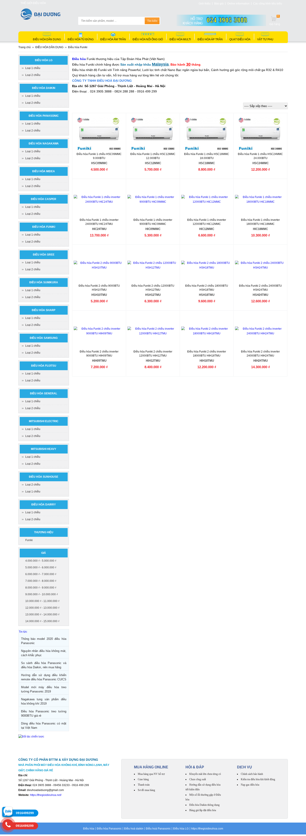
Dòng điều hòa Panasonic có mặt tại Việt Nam (43, 725)
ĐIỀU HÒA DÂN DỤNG (47, 39)
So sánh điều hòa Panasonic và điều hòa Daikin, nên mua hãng (43, 665)
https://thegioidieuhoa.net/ (45, 795)
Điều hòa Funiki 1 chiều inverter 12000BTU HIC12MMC (206, 224)
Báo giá (219, 3)
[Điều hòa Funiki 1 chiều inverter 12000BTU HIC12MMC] (206, 199)
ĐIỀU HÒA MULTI (180, 39)
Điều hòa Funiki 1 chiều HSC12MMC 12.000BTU (152, 159)
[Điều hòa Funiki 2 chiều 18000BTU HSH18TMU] (206, 265)
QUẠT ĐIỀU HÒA (239, 39)
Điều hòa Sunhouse (43, 476)
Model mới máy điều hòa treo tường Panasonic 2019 (43, 689)
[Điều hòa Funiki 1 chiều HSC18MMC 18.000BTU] (207, 133)
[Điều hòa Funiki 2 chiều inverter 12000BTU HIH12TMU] (153, 331)
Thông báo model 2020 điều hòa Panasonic (43, 641)
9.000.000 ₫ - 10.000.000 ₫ (41, 594)
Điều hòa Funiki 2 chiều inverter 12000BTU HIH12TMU (153, 356)
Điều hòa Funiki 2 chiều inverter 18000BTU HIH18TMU (206, 356)
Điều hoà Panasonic (158, 828)
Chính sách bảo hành (252, 774)
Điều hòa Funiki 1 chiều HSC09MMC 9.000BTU (99, 159)
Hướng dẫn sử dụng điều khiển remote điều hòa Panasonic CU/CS (43, 677)
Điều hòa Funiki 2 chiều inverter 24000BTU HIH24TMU (260, 356)
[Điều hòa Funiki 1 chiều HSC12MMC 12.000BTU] (153, 133)
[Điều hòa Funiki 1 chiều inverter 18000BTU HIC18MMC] (260, 199)
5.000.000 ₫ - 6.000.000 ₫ (40, 567)
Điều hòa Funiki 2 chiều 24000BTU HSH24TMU (260, 290)
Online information (238, 3)
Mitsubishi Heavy (43, 449)
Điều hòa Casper (43, 199)
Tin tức (23, 631)
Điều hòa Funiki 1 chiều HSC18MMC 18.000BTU (206, 159)
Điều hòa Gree (43, 254)
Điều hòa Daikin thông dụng (204, 804)
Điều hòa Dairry (43, 504)
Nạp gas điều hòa (250, 784)
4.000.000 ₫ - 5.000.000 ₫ (40, 560)
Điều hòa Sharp (43, 310)
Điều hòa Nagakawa (44, 143)
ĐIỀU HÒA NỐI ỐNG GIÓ (148, 39)
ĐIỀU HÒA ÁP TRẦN (210, 39)
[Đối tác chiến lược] (31, 736)
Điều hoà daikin (133, 828)
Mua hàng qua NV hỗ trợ (151, 774)
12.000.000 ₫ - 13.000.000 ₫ (42, 607)
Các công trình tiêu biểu (267, 3)
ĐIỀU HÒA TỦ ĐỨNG (81, 39)
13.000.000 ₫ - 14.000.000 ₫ (42, 614)
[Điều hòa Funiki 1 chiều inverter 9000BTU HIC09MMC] (153, 199)
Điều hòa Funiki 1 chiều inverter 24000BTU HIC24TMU (99, 224)
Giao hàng (143, 779)
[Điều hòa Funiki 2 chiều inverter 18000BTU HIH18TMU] (206, 331)
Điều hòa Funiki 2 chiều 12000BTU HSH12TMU (152, 290)
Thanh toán (144, 784)
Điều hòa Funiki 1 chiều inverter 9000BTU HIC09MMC (153, 224)
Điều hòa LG (43, 60)
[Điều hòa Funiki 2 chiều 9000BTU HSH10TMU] (99, 265)
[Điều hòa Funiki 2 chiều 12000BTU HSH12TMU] (153, 265)
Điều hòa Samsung (44, 338)
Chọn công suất (197, 779)
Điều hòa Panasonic (44, 115)
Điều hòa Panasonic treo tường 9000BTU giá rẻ (43, 713)
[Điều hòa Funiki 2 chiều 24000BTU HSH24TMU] (260, 265)
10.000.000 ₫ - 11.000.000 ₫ (42, 601)
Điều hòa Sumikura (43, 282)
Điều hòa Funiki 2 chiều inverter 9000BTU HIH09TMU (99, 356)
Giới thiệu (205, 3)
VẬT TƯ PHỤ (265, 39)
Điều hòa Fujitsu (43, 365)
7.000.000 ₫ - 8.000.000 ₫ (40, 580)
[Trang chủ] (40, 19)
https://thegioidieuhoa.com (207, 828)
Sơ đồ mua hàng (146, 790)
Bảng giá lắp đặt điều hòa (202, 810)
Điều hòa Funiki (43, 226)
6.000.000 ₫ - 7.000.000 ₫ (40, 574)
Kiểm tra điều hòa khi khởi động (258, 779)
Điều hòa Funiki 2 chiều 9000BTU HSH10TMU (99, 290)
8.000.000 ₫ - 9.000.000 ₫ (40, 587)
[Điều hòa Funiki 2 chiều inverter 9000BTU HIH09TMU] (99, 331)
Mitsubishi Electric (43, 421)
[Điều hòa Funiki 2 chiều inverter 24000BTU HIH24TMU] (260, 331)
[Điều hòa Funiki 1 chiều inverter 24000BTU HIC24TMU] (99, 199)
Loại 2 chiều (32, 75)
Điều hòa (88, 828)
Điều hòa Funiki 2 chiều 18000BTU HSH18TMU (206, 290)
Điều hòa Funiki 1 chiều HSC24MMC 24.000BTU (260, 159)
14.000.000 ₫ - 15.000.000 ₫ (42, 621)
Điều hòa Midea (43, 171)
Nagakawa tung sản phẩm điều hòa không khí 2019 (43, 701)
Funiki (29, 540)
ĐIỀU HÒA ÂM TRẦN (113, 39)
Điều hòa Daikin (43, 88)
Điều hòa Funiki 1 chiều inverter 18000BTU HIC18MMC (260, 224)
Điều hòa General (43, 393)
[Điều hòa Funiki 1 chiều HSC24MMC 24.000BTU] (260, 133)
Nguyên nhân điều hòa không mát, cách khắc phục (43, 653)
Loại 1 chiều (32, 68)
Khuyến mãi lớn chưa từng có (205, 774)
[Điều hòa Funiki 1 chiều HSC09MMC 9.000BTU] (99, 133)
